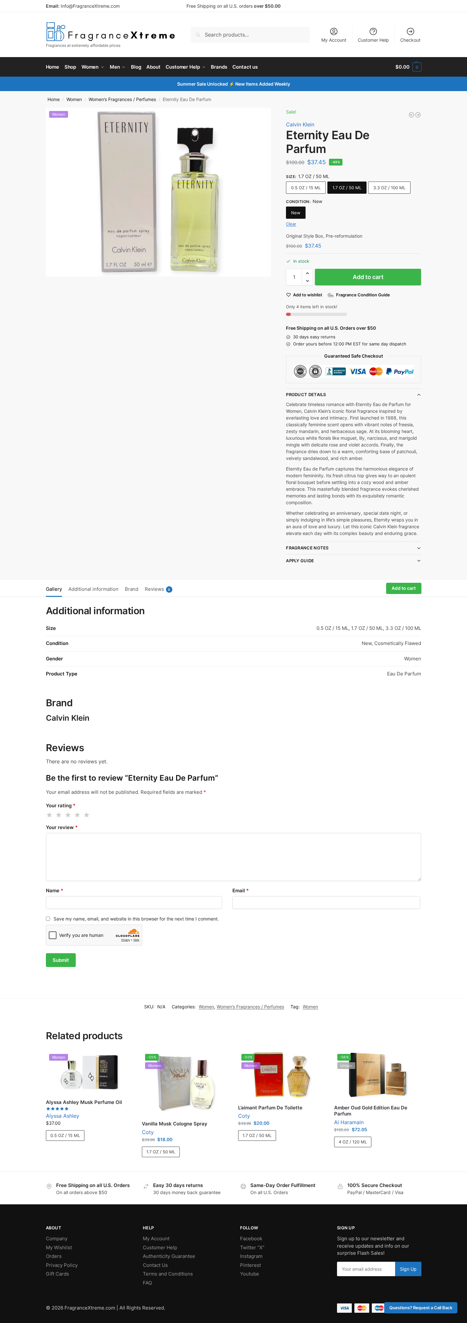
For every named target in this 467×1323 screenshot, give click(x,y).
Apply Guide (300, 560)
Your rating (60, 805)
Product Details (306, 394)
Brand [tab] (131, 589)
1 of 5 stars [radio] (50, 815)
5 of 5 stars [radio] (87, 815)
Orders (54, 1256)
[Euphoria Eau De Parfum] (418, 115)
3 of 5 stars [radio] (68, 815)
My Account (333, 40)
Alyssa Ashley (62, 1116)
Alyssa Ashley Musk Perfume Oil (84, 1102)
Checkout (410, 40)
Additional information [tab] (93, 589)
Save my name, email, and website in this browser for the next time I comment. (136, 918)
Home (54, 99)
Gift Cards (57, 1274)
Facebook (251, 1238)
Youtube (249, 1274)
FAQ (147, 1283)
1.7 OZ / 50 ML (347, 187)
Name (54, 890)
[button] (408, 67)
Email (240, 890)
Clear (291, 223)
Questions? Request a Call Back (420, 1307)
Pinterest (250, 1265)
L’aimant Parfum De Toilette (270, 1108)
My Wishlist (59, 1247)
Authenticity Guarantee (169, 1256)
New (295, 212)
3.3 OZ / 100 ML (389, 187)
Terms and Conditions (168, 1274)
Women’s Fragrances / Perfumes (122, 99)
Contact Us (155, 1265)
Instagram (251, 1256)
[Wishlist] (122, 1060)
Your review (62, 827)
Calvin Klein (300, 124)
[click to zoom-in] (158, 192)
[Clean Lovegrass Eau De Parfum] (411, 115)
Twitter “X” (252, 1247)
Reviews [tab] (157, 589)
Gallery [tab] (54, 589)
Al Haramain (349, 1122)
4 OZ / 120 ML (353, 1141)
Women (74, 99)
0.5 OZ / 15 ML (306, 187)
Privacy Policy (62, 1265)
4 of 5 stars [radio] (78, 815)
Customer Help (373, 40)
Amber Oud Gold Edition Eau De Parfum (370, 1111)
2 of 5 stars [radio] (59, 815)
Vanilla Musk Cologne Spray (174, 1124)
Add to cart (368, 277)
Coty (148, 1132)
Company (56, 1238)
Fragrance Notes (307, 547)
